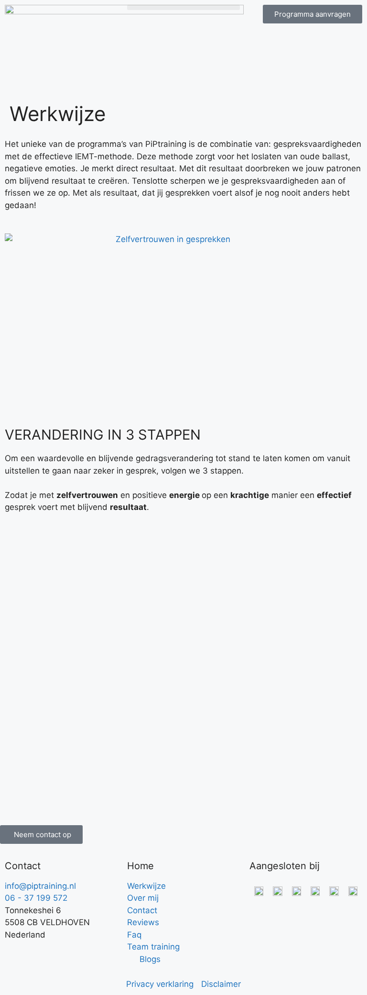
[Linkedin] (69, 953)
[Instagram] (43, 953)
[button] (183, 7)
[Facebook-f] (17, 953)
